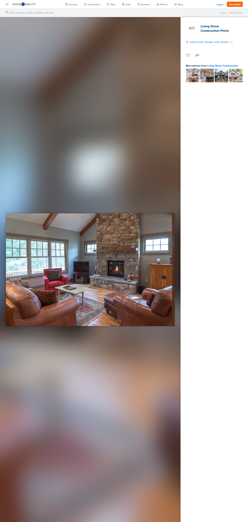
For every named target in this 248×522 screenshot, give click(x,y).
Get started (234, 4)
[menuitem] (71, 4)
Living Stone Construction (222, 65)
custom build (196, 42)
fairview (208, 42)
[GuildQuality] (24, 4)
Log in (220, 4)
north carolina (221, 42)
